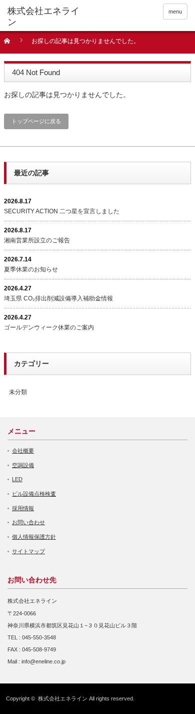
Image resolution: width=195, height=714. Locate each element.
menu (175, 12)
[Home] (13, 44)
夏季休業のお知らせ (31, 269)
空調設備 (23, 465)
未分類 (18, 392)
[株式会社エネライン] (47, 17)
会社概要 (23, 451)
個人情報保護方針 (34, 537)
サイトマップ (28, 551)
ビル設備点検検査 (34, 494)
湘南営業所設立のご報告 (37, 240)
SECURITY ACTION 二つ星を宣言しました (62, 211)
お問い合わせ (28, 522)
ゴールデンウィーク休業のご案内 (49, 327)
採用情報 (23, 508)
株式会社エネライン (63, 698)
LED (17, 479)
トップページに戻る (36, 121)
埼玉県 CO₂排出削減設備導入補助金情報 (58, 298)
